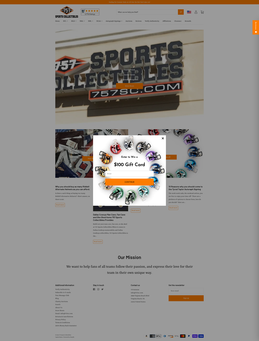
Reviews (256, 26)
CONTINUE (129, 182)
